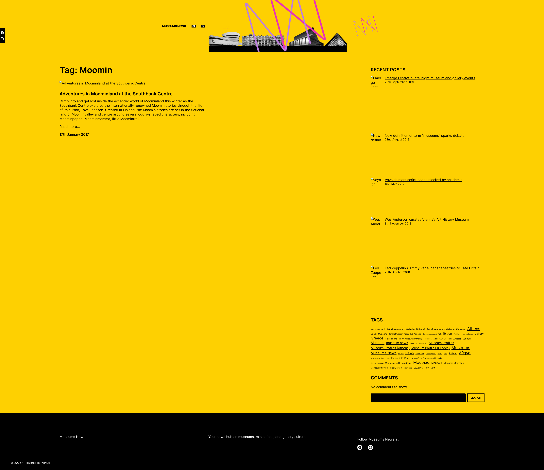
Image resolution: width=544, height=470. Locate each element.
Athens (473, 328)
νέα (433, 367)
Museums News (384, 353)
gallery (479, 333)
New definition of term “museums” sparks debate (425, 136)
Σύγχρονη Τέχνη (421, 368)
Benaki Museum (379, 334)
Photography (431, 354)
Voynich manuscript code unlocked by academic (423, 180)
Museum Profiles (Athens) (390, 348)
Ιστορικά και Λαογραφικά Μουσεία (427, 358)
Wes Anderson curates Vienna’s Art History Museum (427, 219)
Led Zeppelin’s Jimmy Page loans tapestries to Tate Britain (432, 268)
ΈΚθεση (453, 353)
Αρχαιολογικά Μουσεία (380, 358)
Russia (440, 354)
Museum (377, 343)
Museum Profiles (441, 343)
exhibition (445, 333)
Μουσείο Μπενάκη (454, 363)
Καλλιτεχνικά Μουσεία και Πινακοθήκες (391, 363)
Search (475, 397)
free (463, 334)
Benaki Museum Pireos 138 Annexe (404, 334)
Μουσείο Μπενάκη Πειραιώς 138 (386, 368)
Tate (445, 354)
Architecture (375, 330)
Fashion (457, 334)
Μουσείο (436, 362)
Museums (460, 347)
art (383, 329)
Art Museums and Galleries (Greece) (446, 329)
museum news (397, 343)
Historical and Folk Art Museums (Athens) (403, 339)
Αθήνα (465, 352)
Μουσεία (421, 362)
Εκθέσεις (405, 358)
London (467, 338)
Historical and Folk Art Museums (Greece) (442, 339)
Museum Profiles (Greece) (430, 348)
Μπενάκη (407, 368)
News (409, 353)
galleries (469, 334)
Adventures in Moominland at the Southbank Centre (116, 94)
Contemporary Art (430, 334)
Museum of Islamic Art (418, 343)
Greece (377, 338)
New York (420, 353)
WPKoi (45, 462)
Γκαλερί (395, 358)
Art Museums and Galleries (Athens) (406, 329)
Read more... (70, 127)
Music (401, 353)
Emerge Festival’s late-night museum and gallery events (430, 78)
